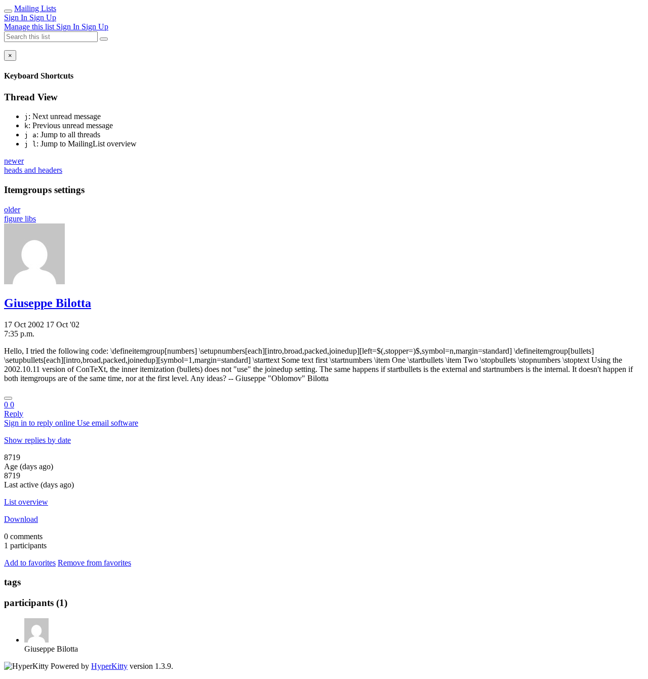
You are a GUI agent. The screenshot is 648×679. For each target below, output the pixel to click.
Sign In (16, 17)
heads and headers (33, 170)
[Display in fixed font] (8, 398)
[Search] (104, 39)
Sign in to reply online (40, 423)
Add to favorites (30, 562)
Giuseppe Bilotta (47, 303)
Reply (13, 413)
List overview (26, 502)
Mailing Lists (35, 8)
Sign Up (42, 17)
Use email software (107, 423)
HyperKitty (109, 666)
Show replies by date (37, 440)
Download (21, 519)
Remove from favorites (94, 562)
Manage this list (30, 26)
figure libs (20, 218)
